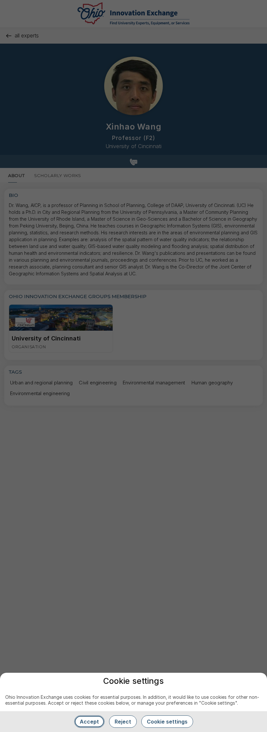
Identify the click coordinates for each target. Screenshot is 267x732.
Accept (89, 721)
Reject (123, 721)
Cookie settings (167, 721)
